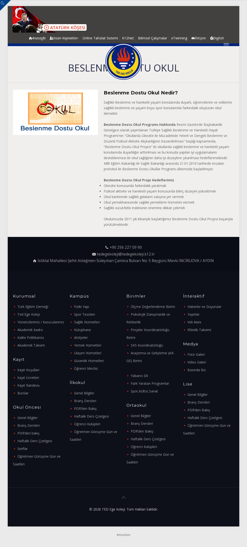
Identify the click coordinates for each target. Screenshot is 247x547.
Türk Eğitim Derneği (32, 306)
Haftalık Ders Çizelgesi (34, 441)
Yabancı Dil (139, 375)
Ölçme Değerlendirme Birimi (153, 306)
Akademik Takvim (31, 345)
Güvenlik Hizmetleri (89, 360)
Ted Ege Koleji (28, 314)
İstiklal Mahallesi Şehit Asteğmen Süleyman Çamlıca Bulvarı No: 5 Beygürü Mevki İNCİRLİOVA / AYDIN (126, 260)
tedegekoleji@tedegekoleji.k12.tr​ (126, 254)
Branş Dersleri (28, 425)
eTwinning (179, 38)
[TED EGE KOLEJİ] (123, 61)
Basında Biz (196, 370)
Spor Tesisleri (84, 314)
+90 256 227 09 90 (126, 247)
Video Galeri (196, 362)
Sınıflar (22, 448)
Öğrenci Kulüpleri (87, 424)
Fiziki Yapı (81, 306)
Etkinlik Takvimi (199, 329)
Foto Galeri (196, 354)
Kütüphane (82, 329)
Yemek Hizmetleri (87, 345)
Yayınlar (193, 314)
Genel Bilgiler (27, 417)
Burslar (22, 393)
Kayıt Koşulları (28, 370)
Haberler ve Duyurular (204, 306)
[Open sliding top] (5, 5)
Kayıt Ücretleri (28, 377)
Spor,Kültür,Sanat (144, 391)
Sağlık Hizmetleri (87, 322)
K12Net (128, 38)
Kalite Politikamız (30, 337)
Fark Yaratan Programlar (150, 383)
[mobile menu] (226, 45)
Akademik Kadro (30, 329)
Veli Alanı (194, 322)
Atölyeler (81, 337)
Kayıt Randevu (28, 385)
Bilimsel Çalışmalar (152, 38)
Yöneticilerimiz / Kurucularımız (40, 322)
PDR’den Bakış (85, 408)
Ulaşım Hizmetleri (87, 353)
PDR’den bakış (28, 433)
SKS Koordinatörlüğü (147, 345)
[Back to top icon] (123, 497)
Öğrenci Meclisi (86, 368)
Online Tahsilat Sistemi (100, 38)
